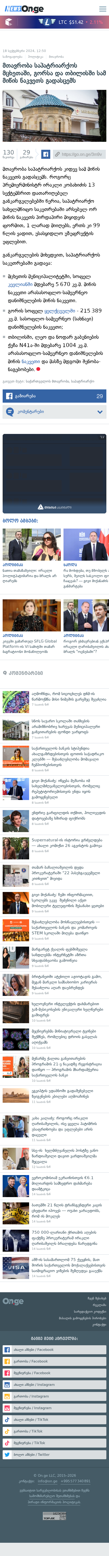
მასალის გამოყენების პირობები (82, 1318)
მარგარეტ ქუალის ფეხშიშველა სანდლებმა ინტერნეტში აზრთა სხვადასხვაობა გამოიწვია (54, 957)
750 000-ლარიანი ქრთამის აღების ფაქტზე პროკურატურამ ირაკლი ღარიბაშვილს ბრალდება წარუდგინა (54, 1240)
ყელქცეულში (59, 311)
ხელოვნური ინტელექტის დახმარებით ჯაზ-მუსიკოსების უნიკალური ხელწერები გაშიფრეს (54, 1012)
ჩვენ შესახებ (97, 1298)
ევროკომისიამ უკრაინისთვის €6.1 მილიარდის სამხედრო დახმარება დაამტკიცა (54, 1186)
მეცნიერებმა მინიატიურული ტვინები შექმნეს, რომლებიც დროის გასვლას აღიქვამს (54, 1039)
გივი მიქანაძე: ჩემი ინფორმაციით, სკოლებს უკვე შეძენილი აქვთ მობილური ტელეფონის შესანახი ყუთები (54, 903)
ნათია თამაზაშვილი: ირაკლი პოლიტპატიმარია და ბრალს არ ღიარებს (30, 556)
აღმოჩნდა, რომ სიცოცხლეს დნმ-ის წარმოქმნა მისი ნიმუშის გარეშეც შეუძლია (54, 702)
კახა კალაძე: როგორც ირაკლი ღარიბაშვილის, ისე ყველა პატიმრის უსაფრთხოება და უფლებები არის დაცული (54, 1129)
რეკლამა (99, 1305)
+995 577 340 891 (75, 1481)
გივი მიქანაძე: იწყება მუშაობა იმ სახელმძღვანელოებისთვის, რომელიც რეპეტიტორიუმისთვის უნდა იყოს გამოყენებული (54, 791)
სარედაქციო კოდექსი (90, 1311)
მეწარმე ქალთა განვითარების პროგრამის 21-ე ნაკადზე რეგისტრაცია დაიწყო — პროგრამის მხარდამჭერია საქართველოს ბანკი (54, 1069)
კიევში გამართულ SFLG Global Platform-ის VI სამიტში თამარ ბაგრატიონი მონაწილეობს (30, 626)
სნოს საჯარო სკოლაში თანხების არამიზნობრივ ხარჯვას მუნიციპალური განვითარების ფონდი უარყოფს (54, 729)
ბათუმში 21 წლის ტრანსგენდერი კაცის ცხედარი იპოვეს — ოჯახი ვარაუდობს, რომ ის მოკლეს (54, 1213)
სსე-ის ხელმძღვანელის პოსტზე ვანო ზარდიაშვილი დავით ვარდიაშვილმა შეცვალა (54, 1158)
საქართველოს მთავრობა (47, 381)
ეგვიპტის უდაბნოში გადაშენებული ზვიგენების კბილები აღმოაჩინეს (54, 1099)
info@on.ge (47, 1481)
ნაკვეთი (31, 361)
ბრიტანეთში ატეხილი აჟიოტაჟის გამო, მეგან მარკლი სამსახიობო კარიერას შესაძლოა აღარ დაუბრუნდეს (54, 985)
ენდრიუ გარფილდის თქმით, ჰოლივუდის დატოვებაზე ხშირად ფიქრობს (54, 821)
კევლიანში (20, 284)
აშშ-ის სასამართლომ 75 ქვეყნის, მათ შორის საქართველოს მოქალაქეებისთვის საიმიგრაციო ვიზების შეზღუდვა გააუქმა (54, 1268)
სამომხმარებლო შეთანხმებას (52, 1496)
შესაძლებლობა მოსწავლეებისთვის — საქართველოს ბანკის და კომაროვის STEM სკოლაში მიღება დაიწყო (54, 930)
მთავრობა (56, 57)
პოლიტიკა (35, 57)
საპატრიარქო (82, 381)
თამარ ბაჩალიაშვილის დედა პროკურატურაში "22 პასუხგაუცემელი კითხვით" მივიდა (54, 875)
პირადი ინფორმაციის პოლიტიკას (54, 1502)
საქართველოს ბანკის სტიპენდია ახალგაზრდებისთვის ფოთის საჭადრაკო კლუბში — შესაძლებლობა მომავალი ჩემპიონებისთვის (54, 759)
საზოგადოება (12, 57)
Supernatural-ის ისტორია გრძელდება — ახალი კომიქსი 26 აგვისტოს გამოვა (54, 848)
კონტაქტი (99, 1324)
